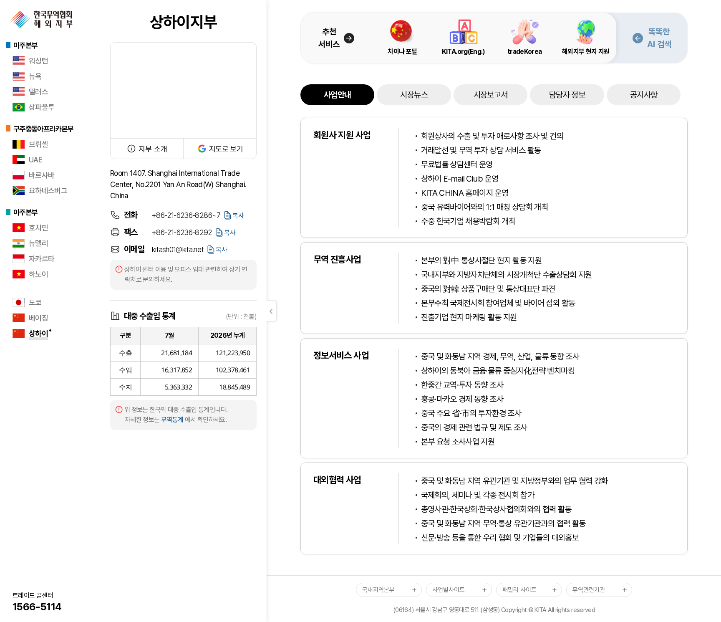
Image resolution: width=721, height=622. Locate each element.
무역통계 (172, 420)
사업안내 (337, 95)
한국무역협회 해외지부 (41, 19)
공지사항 (643, 95)
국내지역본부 (378, 590)
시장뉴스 (413, 95)
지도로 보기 (226, 148)
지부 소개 (153, 148)
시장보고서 (491, 95)
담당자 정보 (567, 95)
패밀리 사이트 (519, 590)
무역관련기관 (588, 590)
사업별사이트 (448, 590)
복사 (238, 216)
